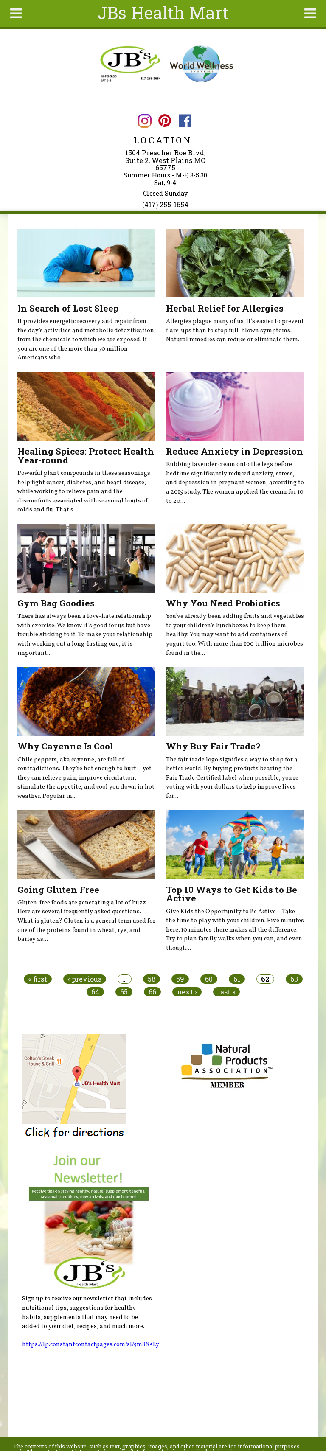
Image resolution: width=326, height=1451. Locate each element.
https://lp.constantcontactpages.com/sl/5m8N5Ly (90, 1344)
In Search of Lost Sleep (68, 308)
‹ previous (84, 979)
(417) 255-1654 (165, 204)
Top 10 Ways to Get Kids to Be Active (231, 894)
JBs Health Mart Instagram (144, 120)
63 (294, 979)
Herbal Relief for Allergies (225, 308)
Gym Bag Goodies (56, 603)
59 (180, 979)
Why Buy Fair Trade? (213, 746)
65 (124, 992)
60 (209, 979)
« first (37, 979)
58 (151, 979)
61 (236, 979)
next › (187, 992)
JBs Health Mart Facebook (184, 120)
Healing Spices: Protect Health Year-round (85, 455)
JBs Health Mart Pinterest (164, 120)
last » (226, 992)
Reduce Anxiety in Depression (234, 451)
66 (152, 992)
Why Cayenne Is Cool (65, 746)
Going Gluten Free (58, 889)
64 (95, 992)
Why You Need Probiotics (223, 603)
